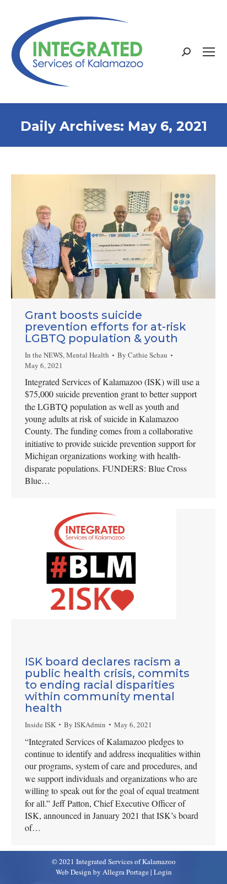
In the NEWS (44, 355)
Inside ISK (40, 724)
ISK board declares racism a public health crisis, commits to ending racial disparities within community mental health (107, 685)
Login (163, 872)
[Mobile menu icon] (209, 52)
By (142, 355)
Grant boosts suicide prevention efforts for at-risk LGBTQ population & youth (105, 326)
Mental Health (87, 355)
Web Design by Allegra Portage (102, 872)
